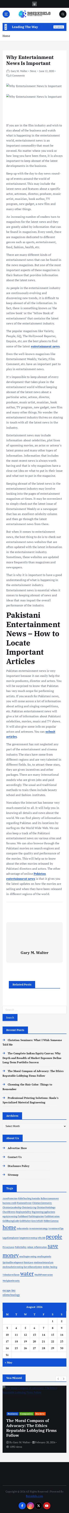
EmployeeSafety (23, 1212)
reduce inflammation (37, 1247)
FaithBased (23, 1216)
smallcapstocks (44, 1256)
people (54, 1236)
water (27, 1273)
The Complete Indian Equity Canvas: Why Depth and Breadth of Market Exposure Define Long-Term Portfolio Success (32, 1057)
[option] (34, 1419)
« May (8, 1362)
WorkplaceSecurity (11, 1280)
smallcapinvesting (27, 1256)
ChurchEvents (9, 1212)
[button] (58, 1379)
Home (6, 36)
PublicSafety (21, 1247)
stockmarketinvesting (13, 1267)
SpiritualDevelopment (13, 1262)
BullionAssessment (50, 1198)
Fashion (12, 1423)
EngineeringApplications (43, 1212)
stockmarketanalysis (44, 1262)
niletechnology (11, 1295)
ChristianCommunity (42, 1203)
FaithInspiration (36, 1216)
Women (36, 1423)
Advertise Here (17, 1148)
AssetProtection (10, 1198)
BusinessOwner (24, 1203)
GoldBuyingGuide (11, 1220)
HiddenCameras (51, 1220)
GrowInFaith (37, 1220)
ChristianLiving (29, 1207)
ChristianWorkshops (46, 1207)
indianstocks (23, 1228)
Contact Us (14, 1157)
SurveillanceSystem (33, 1267)
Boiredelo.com (34, 1496)
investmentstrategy (38, 1228)
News (33, 71)
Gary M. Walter (19, 71)
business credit (10, 1203)
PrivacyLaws (8, 1247)
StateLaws (28, 1262)
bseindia (36, 1198)
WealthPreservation (43, 1274)
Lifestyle (24, 1423)
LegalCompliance (11, 1237)
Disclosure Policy (18, 1166)
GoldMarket (25, 1220)
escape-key (9, 1290)
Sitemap (13, 1174)
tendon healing (50, 1267)
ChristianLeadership (12, 1207)
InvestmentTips (55, 1228)
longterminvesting (28, 1237)
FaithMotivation (52, 1216)
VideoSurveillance (11, 1274)
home (9, 1227)
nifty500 (41, 1237)
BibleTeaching (24, 1198)
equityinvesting (10, 1216)
